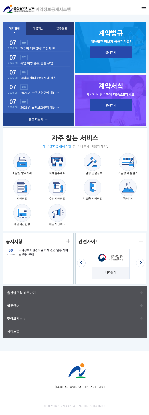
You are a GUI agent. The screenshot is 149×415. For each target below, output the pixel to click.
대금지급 (38, 28)
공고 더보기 (36, 119)
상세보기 (110, 52)
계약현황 (14, 28)
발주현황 (61, 28)
